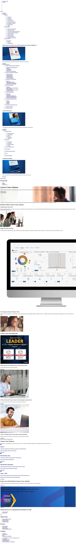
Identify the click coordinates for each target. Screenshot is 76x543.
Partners (3, 2)
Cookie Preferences (5, 540)
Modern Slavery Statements (6, 536)
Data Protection (5, 534)
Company (7, 139)
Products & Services (5, 64)
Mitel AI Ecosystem (11, 30)
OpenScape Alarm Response (11, 97)
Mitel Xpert (8, 93)
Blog (6, 153)
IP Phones (8, 87)
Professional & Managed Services (11, 98)
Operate (8, 102)
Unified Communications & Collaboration (12, 65)
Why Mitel (4, 13)
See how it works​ (3, 192)
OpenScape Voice (9, 75)
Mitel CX (8, 81)
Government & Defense (12, 22)
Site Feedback (4, 538)
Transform (8, 101)
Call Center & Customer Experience (14, 31)
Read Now (4, 63)
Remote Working (10, 33)
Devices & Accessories (9, 85)
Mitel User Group (5, 521)
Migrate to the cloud (11, 36)
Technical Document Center (10, 151)
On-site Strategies (11, 35)
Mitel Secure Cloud (10, 106)
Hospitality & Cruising (11, 23)
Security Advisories (9, 155)
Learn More (4, 129)
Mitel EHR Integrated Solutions (12, 96)
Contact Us (4, 533)
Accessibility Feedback (6, 539)
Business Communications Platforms (12, 72)
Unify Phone (9, 70)
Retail (9, 25)
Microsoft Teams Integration (11, 71)
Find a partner (4, 527)
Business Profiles (7, 38)
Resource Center (8, 131)
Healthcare (9, 17)
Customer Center (5, 1)
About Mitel (10, 141)
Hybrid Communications (12, 28)
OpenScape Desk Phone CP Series (12, 89)
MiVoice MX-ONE (10, 77)
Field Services (10, 19)
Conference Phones (10, 90)
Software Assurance (9, 107)
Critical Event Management (11, 95)
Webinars (9, 138)
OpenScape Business (10, 78)
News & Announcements (10, 146)
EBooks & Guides (11, 133)
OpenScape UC (9, 69)
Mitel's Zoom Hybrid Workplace (12, 67)
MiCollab (8, 68)
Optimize (8, 103)
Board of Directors (11, 144)
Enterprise (9, 40)
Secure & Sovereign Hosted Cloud (11, 104)
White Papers (10, 134)
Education (9, 18)
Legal (3, 535)
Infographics (10, 137)
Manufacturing (10, 24)
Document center (5, 519)
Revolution (8, 94)
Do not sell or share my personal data (8, 541)
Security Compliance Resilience (13, 32)
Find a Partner (4, 512)
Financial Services (11, 20)
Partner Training (5, 526)
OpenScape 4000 (9, 76)
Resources (4, 130)
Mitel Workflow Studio (10, 82)
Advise (8, 100)
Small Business (10, 43)
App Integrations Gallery (12, 37)
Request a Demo (3, 178)
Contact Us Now (5, 511)
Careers (9, 145)
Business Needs (7, 26)
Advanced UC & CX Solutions (11, 79)
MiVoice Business (10, 74)
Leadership (9, 143)
